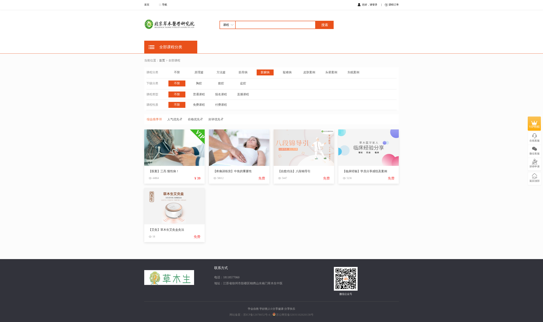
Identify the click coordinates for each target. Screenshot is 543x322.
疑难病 (287, 72)
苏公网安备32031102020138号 (294, 314)
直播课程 (243, 94)
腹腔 (221, 83)
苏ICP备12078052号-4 (256, 314)
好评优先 (214, 119)
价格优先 (194, 119)
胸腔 (199, 83)
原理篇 (199, 72)
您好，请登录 (370, 4)
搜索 (324, 25)
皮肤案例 (309, 72)
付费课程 (221, 104)
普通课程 (199, 94)
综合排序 (153, 119)
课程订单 (394, 4)
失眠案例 (353, 72)
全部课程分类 (170, 47)
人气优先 (173, 119)
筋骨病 (243, 72)
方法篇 (221, 72)
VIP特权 (534, 126)
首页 (146, 4)
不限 (177, 72)
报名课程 (221, 94)
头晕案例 (331, 72)
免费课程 (199, 104)
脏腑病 (265, 72)
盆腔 (243, 83)
